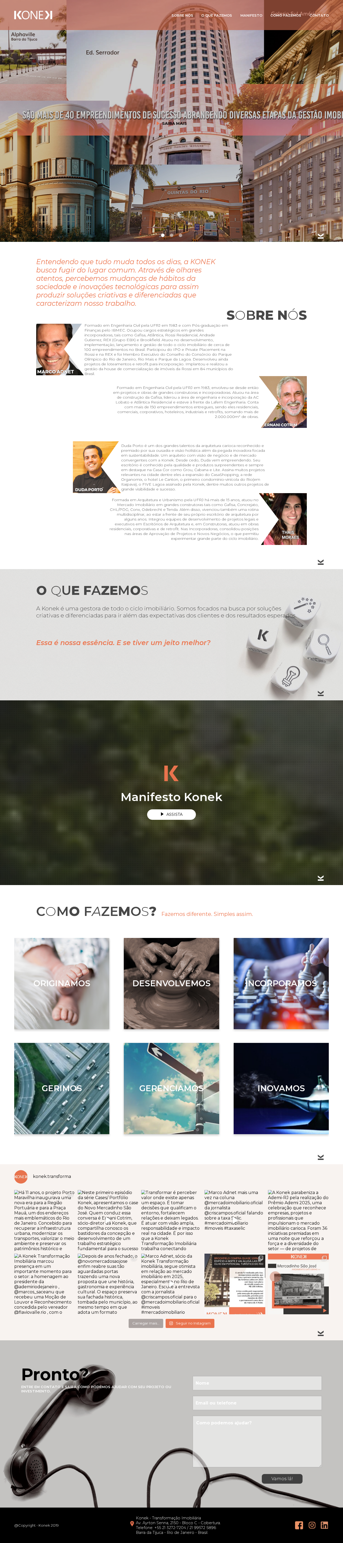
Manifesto (251, 15)
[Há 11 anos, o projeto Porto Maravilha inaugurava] (44, 1220)
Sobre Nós (182, 15)
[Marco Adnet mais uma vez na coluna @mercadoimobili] (234, 1220)
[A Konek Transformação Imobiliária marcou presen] (44, 1284)
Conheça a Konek (174, 137)
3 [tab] (180, 235)
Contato (319, 15)
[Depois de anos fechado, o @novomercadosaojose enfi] (108, 1284)
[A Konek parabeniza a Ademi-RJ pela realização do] (298, 1220)
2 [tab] (171, 235)
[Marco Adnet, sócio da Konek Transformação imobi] (171, 1284)
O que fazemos (216, 15)
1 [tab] (163, 235)
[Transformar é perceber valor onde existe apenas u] (171, 1220)
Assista (174, 814)
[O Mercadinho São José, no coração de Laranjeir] (298, 1284)
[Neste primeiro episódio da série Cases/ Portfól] (108, 1220)
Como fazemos (285, 15)
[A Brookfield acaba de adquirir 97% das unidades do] (234, 1284)
